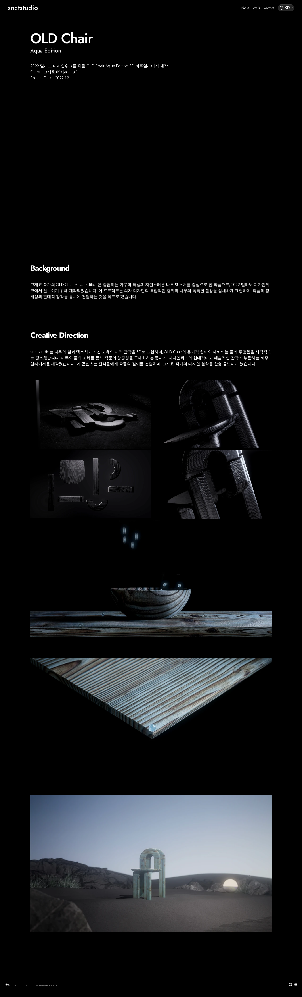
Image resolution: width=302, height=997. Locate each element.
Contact (269, 8)
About (245, 8)
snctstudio (23, 7)
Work (256, 8)
